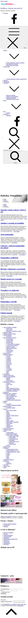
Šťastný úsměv (12, 444)
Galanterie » (6, 114)
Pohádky (8, 113)
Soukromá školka (7, 536)
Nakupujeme (6, 81)
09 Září (8, 366)
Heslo (2, 590)
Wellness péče (9, 380)
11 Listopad (9, 368)
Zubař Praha (6, 540)
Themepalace (20, 605)
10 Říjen (8, 367)
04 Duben (8, 359)
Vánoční (8, 424)
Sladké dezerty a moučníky (12, 422)
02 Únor (8, 357)
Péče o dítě (8, 349)
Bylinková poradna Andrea (9, 333)
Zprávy (5, 467)
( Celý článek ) (16, 231)
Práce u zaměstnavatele (11, 396)
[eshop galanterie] (11, 507)
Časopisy (8, 383)
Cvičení (8, 453)
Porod (4, 100)
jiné (7, 385)
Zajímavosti (6, 461)
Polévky (8, 416)
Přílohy (8, 419)
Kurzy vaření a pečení (11, 410)
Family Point (9, 328)
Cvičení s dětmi (9, 432)
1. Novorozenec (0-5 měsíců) (13, 344)
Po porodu (8, 403)
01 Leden (8, 355)
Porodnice (5, 526)
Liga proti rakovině (13, 439)
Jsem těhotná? (6, 374)
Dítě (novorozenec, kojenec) (9, 337)
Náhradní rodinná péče (11, 348)
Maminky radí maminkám (12, 96)
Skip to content (4, 1)
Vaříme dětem (9, 426)
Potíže (7, 455)
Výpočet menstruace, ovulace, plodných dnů (16, 79)
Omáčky (8, 414)
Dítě (4, 111)
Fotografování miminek (11, 433)
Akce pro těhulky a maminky (10, 327)
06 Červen (8, 362)
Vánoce (8, 462)
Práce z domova (10, 397)
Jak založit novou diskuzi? (12, 64)
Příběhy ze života (7, 406)
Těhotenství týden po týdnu (12, 99)
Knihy (7, 387)
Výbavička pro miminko (11, 391)
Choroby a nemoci (10, 346)
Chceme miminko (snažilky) (9, 524)
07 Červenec (9, 363)
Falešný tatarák (6, 313)
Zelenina (8, 427)
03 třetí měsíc (9, 341)
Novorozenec (6, 525)
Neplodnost (9, 336)
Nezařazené (6, 392)
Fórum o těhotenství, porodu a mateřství (15, 62)
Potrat (7, 457)
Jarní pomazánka (7, 234)
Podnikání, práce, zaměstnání (10, 393)
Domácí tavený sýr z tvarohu (11, 279)
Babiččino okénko (7, 332)
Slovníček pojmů (7, 429)
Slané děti (11, 442)
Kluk (7, 372)
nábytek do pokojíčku (8, 532)
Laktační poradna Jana (8, 375)
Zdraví (7, 458)
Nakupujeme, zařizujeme (9, 381)
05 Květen (8, 361)
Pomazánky (9, 418)
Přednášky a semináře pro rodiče (13, 331)
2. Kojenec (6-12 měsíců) (12, 345)
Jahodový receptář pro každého (12, 223)
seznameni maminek (8, 535)
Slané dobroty (9, 423)
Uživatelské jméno (5, 589)
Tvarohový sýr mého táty (10, 290)
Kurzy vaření (9, 330)
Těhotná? (5, 80)
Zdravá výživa (6, 466)
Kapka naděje (12, 437)
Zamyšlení (5, 464)
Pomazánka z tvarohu (9, 302)
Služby (5, 431)
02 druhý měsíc (9, 340)
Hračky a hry (9, 384)
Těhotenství (6, 448)
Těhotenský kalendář (11, 98)
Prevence (5, 534)
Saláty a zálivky (9, 420)
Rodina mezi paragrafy (8, 428)
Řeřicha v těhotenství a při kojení (13, 269)
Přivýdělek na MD (10, 398)
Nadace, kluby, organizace (12, 435)
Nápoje (8, 413)
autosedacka (6, 537)
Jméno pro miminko (10, 95)
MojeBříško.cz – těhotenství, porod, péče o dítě (11, 8)
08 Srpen (8, 365)
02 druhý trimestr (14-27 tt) (12, 450)
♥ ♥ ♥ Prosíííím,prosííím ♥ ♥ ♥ (10, 539)
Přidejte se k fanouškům (6, 516)
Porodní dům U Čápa (14, 441)
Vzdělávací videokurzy (8, 459)
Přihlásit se (3, 593)
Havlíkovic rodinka (10, 407)
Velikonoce (8, 463)
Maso (7, 411)
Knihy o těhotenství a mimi (12, 388)
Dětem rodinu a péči (13, 436)
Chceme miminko (7, 335)
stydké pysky (6, 541)
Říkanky (8, 379)
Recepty (5, 409)
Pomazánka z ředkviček (9, 258)
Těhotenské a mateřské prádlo (13, 389)
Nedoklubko (12, 440)
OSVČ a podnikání (10, 394)
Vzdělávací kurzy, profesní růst (13, 400)
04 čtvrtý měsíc (9, 342)
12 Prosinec (9, 370)
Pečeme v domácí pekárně (12, 415)
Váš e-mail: (3, 599)
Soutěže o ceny (6, 446)
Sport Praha (6, 544)
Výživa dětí (9, 352)
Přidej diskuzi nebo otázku (12, 65)
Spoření (8, 445)
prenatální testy (6, 543)
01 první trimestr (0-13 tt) (12, 449)
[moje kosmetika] (11, 501)
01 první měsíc (9, 339)
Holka (7, 371)
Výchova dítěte (9, 350)
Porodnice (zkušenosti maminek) (13, 405)
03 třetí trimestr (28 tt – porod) (13, 451)
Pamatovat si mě (6, 592)
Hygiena (8, 454)
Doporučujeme (6, 353)
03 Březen (8, 358)
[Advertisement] (14, 179)
